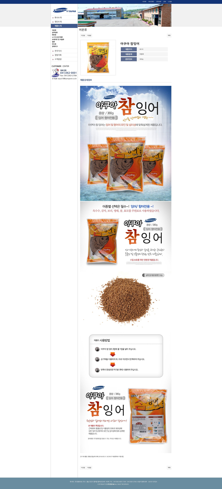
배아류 (54, 35)
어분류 (54, 30)
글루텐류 (55, 32)
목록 (169, 35)
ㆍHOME (144, 1)
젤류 (53, 42)
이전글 (83, 35)
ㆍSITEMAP (158, 1)
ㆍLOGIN (169, 1)
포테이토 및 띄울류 (58, 39)
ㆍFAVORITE (150, 1)
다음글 (89, 35)
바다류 (54, 44)
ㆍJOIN (164, 1)
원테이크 (55, 46)
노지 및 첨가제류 (57, 37)
